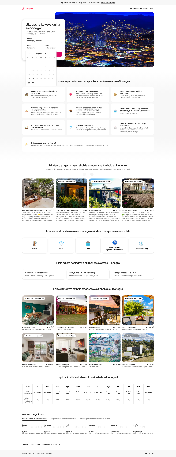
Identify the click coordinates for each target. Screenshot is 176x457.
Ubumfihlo (40, 453)
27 (45, 79)
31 (33, 83)
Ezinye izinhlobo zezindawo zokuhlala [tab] (63, 419)
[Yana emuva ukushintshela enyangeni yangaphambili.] (29, 53)
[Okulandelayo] (91, 174)
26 (41, 79)
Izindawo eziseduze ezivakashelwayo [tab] (34, 419)
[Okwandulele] (84, 174)
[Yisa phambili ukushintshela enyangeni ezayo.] (53, 53)
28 (49, 79)
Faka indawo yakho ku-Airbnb (141, 8)
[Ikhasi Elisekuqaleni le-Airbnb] (27, 8)
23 (29, 79)
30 (29, 83)
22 (53, 74)
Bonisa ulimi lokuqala (108, 3)
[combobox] (43, 40)
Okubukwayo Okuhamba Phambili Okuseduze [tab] (94, 419)
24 (33, 79)
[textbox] (34, 48)
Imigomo (48, 453)
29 (53, 79)
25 (37, 79)
